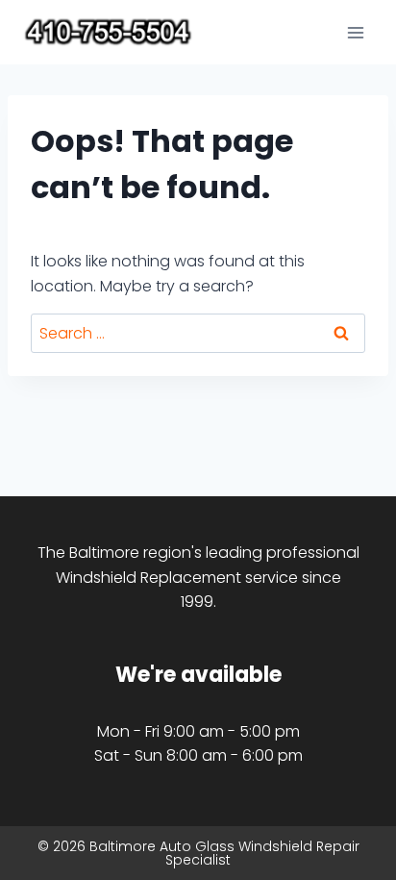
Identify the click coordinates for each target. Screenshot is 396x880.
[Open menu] (355, 32)
